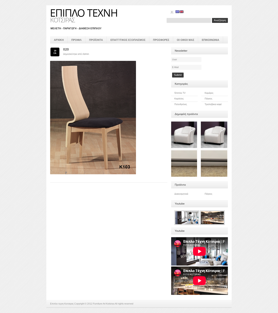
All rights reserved (124, 303)
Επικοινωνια (210, 39)
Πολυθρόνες (180, 104)
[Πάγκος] (183, 152)
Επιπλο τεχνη (84, 13)
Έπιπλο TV (180, 93)
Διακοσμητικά (181, 194)
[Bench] (214, 152)
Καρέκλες (179, 98)
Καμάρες (209, 93)
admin (85, 54)
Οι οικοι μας (185, 39)
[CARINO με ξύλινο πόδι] (183, 123)
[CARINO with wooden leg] (214, 123)
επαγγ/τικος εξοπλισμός (127, 39)
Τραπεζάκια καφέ (213, 104)
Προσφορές (161, 39)
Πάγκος (208, 98)
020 (66, 49)
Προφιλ (76, 39)
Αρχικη (59, 39)
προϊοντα (96, 39)
